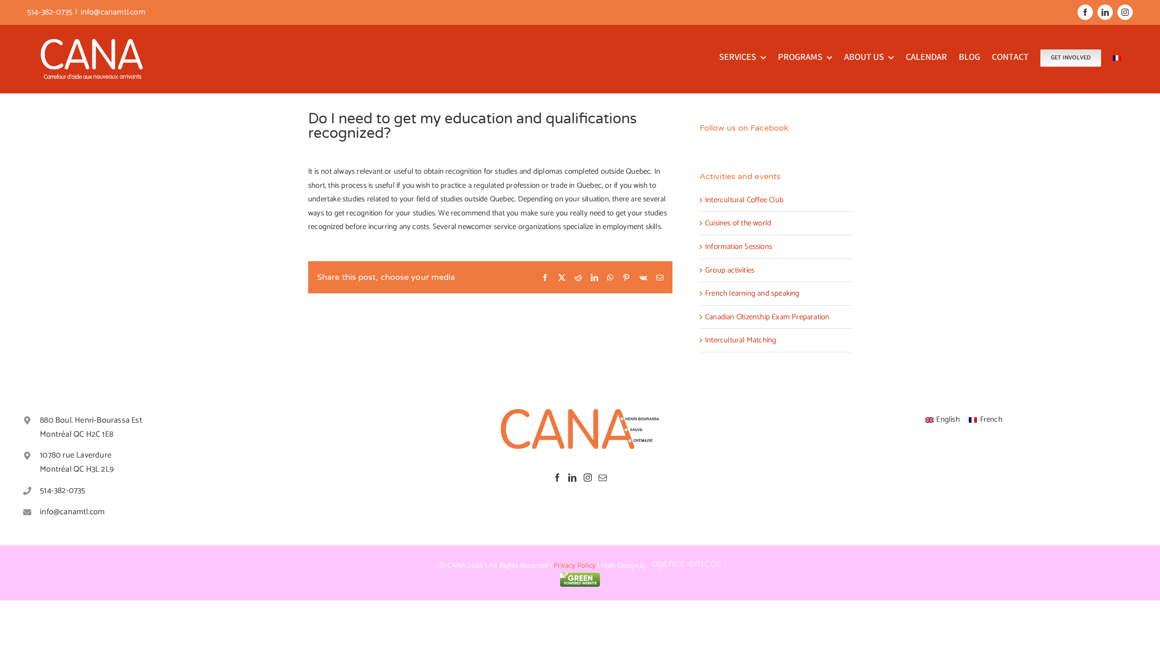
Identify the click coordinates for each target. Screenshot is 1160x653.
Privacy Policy (574, 566)
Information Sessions (738, 246)
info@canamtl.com (113, 12)
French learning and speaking (752, 293)
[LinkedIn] (572, 477)
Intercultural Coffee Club (744, 200)
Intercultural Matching (740, 340)
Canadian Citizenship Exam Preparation (767, 317)
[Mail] (603, 477)
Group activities (729, 270)
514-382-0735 (62, 490)
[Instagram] (588, 477)
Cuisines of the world (738, 223)
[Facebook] (557, 477)
